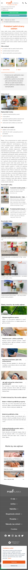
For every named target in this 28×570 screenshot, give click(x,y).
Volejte (4, 8)
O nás (13, 499)
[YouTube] (9, 535)
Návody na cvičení (10, 20)
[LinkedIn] (16, 535)
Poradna (13, 519)
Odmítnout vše (14, 565)
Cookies (14, 529)
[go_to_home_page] (14, 491)
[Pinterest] (19, 536)
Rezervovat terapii (14, 12)
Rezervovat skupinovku (14, 15)
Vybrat (9, 558)
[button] (2, 3)
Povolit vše (14, 562)
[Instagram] (12, 535)
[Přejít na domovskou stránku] (12, 2)
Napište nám (5, 10)
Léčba (12, 504)
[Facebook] (5, 535)
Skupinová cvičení (13, 514)
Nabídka (13, 509)
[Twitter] (22, 535)
